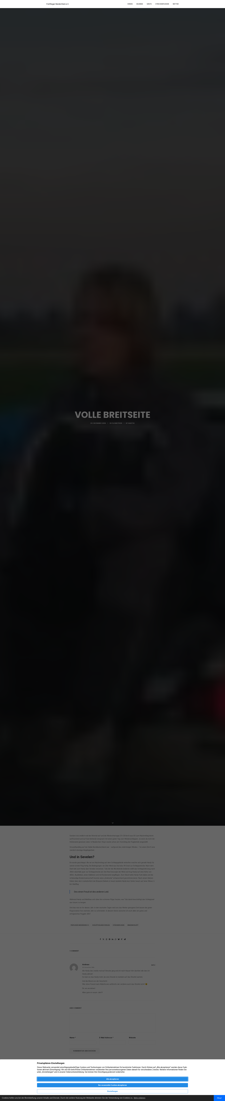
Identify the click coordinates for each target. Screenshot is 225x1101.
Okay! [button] (219, 1098)
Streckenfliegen (162, 4)
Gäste (149, 4)
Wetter (176, 4)
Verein (130, 4)
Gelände (139, 4)
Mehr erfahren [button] (139, 1098)
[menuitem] (130, 4)
